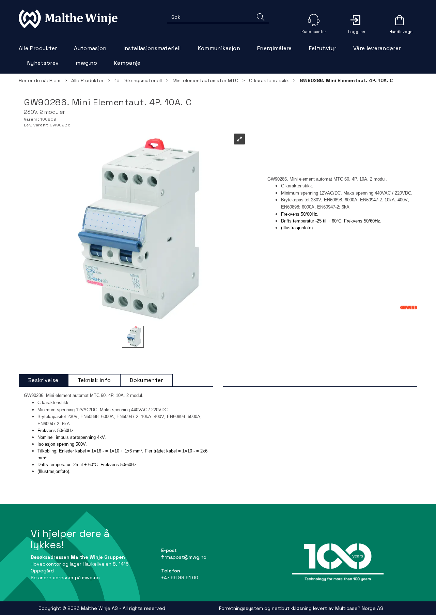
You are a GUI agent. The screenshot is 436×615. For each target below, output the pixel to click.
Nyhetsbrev (43, 62)
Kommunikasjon (219, 48)
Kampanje (127, 62)
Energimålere (274, 48)
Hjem (54, 80)
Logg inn (356, 20)
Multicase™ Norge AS (359, 608)
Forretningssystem (241, 608)
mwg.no (86, 62)
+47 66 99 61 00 (179, 577)
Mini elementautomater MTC (205, 80)
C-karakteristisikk (269, 80)
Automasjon (90, 48)
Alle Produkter (38, 48)
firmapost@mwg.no (183, 557)
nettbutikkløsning (292, 608)
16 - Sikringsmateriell (138, 80)
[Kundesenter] (314, 20)
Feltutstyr (322, 48)
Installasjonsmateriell (152, 48)
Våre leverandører (377, 48)
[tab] (43, 380)
